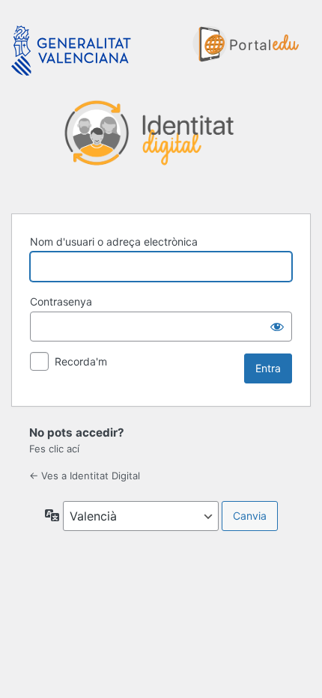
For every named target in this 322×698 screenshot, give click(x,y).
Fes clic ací (54, 449)
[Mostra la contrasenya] (277, 327)
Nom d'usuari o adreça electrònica (114, 241)
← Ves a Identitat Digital (84, 476)
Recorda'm (81, 361)
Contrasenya (61, 301)
